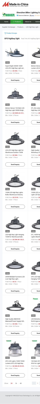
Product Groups (11, 33)
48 (21, 383)
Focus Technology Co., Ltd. (27, 395)
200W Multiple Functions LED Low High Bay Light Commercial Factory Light (15, 279)
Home (6, 22)
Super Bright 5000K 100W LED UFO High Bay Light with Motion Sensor (14, 68)
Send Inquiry (15, 80)
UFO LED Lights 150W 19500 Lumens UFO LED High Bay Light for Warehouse (14, 363)
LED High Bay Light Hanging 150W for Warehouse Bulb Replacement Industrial (14, 237)
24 (11, 383)
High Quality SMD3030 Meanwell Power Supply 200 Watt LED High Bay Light (14, 321)
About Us (28, 22)
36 (16, 383)
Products (18, 22)
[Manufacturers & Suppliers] (15, 4)
